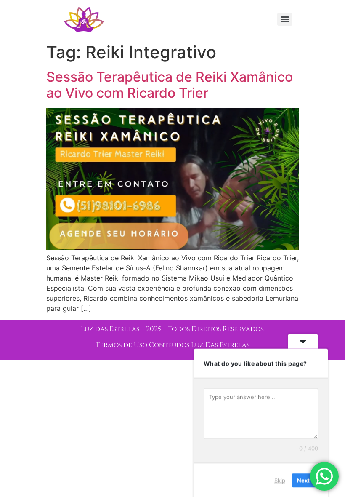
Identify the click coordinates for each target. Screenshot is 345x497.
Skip (279, 479)
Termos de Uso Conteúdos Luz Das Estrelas (172, 345)
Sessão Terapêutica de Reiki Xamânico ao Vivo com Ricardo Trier (169, 85)
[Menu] (284, 19)
